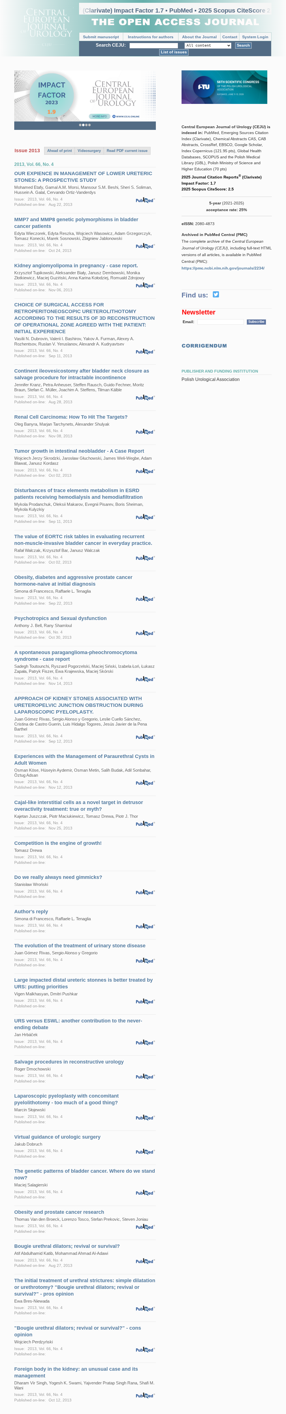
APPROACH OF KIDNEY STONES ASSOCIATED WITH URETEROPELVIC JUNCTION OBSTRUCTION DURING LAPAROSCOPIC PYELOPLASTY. (78, 705)
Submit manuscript (101, 37)
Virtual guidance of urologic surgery (57, 1137)
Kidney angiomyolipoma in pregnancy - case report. (76, 265)
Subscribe (256, 322)
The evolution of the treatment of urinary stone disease (80, 945)
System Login (255, 37)
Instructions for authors (150, 37)
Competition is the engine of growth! (58, 843)
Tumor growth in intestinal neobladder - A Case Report (79, 451)
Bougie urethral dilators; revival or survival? (67, 1246)
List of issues (174, 52)
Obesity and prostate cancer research (59, 1212)
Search (243, 45)
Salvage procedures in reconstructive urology (69, 1062)
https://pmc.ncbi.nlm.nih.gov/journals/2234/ (223, 268)
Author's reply (31, 911)
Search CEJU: (111, 45)
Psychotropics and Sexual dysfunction (60, 618)
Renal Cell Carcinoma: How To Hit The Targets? (71, 417)
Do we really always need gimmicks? (58, 877)
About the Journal (199, 37)
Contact (229, 37)
